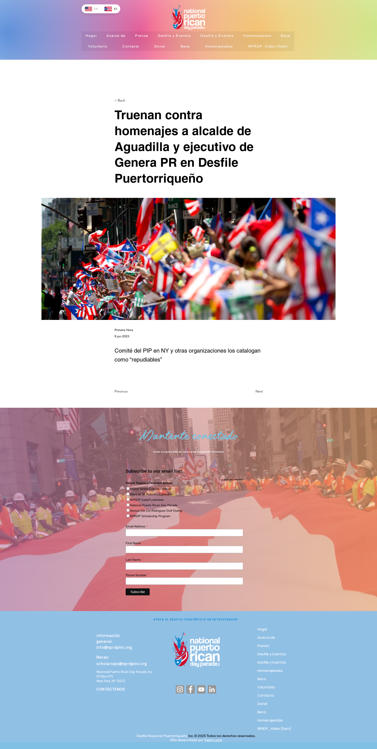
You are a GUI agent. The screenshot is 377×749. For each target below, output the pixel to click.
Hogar (262, 629)
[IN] (212, 689)
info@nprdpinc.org (114, 648)
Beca (261, 678)
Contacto (265, 695)
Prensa (263, 645)
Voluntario (266, 687)
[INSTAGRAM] (180, 689)
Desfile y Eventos (271, 654)
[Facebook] (190, 689)
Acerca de (266, 637)
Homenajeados (270, 670)
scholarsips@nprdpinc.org (121, 664)
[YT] (201, 689)
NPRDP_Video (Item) (272, 728)
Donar (262, 703)
